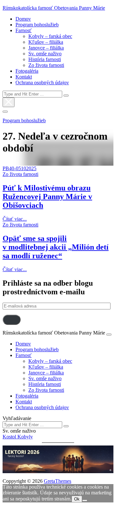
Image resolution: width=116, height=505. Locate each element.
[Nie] (84, 500)
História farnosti (44, 59)
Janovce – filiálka (46, 47)
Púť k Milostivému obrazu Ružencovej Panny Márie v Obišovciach (47, 196)
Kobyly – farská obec (50, 36)
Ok (77, 499)
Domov (23, 19)
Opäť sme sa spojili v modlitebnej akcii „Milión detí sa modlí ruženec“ (56, 247)
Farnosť (23, 30)
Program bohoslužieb (37, 24)
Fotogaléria (26, 71)
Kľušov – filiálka (45, 42)
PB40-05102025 (19, 168)
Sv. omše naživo (45, 53)
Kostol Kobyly (18, 436)
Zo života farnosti (46, 65)
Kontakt (23, 76)
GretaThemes (57, 481)
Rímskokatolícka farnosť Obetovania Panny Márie (54, 8)
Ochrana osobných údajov (42, 82)
